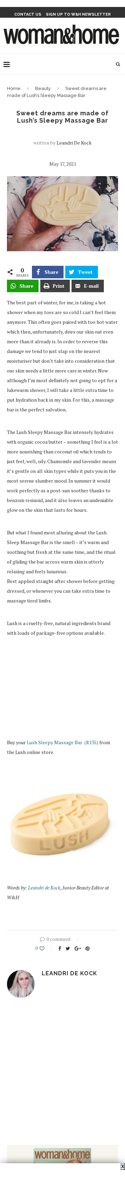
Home (13, 88)
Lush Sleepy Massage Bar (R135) (63, 742)
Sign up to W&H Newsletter (78, 14)
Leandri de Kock (74, 142)
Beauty (43, 88)
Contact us (27, 14)
